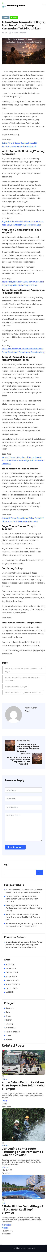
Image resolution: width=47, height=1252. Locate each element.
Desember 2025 (13, 980)
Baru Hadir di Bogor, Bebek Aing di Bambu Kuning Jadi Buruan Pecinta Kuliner (24, 924)
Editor (4, 1079)
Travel (5, 17)
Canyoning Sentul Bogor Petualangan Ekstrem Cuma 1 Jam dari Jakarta (22, 1152)
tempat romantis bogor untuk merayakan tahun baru (22, 679)
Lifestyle (9, 1024)
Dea (5, 33)
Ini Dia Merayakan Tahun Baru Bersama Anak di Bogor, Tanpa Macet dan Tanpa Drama (23, 283)
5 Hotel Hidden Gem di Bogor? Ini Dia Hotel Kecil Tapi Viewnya (22, 1209)
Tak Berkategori (13, 1032)
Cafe (8, 1012)
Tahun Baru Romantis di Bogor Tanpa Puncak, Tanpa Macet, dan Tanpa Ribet (18, 760)
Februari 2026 (12, 972)
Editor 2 (5, 1145)
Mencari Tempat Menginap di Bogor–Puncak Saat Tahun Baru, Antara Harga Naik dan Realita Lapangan (23, 460)
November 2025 (13, 984)
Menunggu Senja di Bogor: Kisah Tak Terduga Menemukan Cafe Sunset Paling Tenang (24, 908)
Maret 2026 (11, 968)
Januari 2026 (11, 976)
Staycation (11, 1028)
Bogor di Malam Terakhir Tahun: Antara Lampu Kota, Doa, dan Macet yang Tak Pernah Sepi (22, 223)
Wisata (14, 17)
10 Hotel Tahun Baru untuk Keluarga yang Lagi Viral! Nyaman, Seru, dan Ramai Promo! (24, 944)
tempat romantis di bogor (16, 686)
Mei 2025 (9, 992)
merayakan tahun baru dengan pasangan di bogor (23, 670)
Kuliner (9, 1020)
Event (8, 1016)
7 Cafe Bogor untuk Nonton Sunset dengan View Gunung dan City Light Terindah (22, 899)
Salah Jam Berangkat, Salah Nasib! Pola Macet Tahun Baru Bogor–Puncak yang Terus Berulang (23, 350)
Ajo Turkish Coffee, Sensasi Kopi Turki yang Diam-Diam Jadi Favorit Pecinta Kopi (23, 917)
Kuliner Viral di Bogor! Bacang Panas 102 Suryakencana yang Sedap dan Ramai (19, 145)
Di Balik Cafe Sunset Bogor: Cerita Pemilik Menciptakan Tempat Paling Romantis (24, 891)
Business (10, 1008)
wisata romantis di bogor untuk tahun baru (23, 692)
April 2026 (10, 964)
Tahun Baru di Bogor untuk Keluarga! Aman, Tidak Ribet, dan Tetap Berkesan (28, 747)
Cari (6, 864)
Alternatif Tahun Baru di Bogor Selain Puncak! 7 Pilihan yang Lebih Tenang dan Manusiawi (23, 520)
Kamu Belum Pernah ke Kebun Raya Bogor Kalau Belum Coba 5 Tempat (23, 1085)
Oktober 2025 (12, 988)
